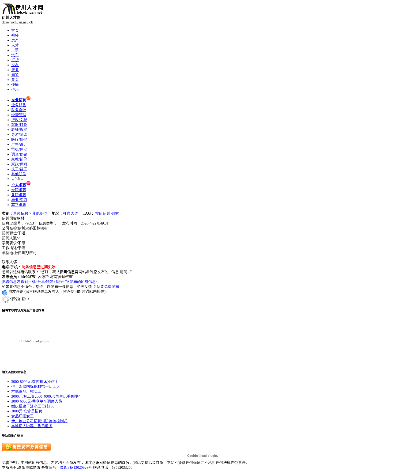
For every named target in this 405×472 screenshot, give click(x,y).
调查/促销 (19, 154)
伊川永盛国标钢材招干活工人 (35, 386)
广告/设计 (19, 144)
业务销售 (18, 105)
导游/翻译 (19, 135)
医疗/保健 (19, 139)
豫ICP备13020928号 (76, 467)
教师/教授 (19, 130)
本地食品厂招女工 (26, 391)
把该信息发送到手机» (20, 282)
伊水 (15, 89)
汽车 (15, 55)
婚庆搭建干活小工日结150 (32, 406)
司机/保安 (19, 149)
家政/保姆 (19, 164)
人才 (15, 45)
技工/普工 (19, 169)
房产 (15, 40)
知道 (15, 75)
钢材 (115, 213)
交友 (15, 65)
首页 (15, 30)
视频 (15, 35)
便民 (15, 85)
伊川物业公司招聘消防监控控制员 (39, 421)
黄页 (15, 80)
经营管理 (18, 115)
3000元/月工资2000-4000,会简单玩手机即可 (46, 396)
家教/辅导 (19, 159)
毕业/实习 (19, 200)
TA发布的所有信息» (81, 282)
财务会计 (18, 110)
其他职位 (18, 174)
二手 (15, 50)
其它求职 (18, 205)
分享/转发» (46, 282)
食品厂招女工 (22, 416)
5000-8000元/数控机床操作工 (34, 382)
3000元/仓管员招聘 (26, 411)
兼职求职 (18, 195)
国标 (98, 213)
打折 (15, 60)
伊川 (106, 213)
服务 (15, 70)
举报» (60, 282)
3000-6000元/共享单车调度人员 (36, 401)
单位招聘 (20, 213)
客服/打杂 (19, 125)
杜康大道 (70, 213)
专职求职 (18, 190)
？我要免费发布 (106, 287)
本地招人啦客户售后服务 (31, 426)
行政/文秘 (19, 120)
